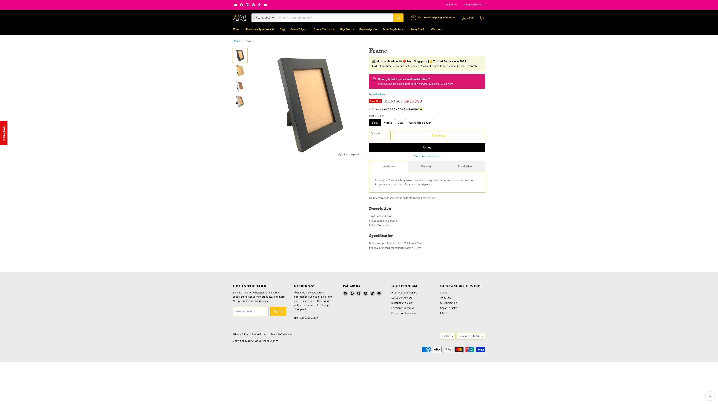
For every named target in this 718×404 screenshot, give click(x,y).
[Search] (398, 17)
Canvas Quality (449, 308)
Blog (282, 29)
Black (375, 123)
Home (236, 29)
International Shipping (404, 292)
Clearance (437, 29)
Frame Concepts (323, 29)
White (388, 123)
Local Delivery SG (401, 297)
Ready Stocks (418, 29)
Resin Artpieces (368, 29)
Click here (447, 84)
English (450, 4)
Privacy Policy (240, 334)
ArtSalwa (379, 94)
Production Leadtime (403, 313)
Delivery (426, 166)
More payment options (427, 156)
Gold (401, 123)
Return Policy (259, 334)
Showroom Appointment (259, 29)
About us (445, 297)
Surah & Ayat (299, 29)
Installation (465, 166)
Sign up (278, 311)
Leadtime (389, 166)
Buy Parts (346, 29)
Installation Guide (401, 303)
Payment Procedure (402, 308)
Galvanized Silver (420, 123)
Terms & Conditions (281, 334)
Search (444, 292)
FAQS (443, 313)
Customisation (448, 303)
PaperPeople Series (394, 29)
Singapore (473, 4)
